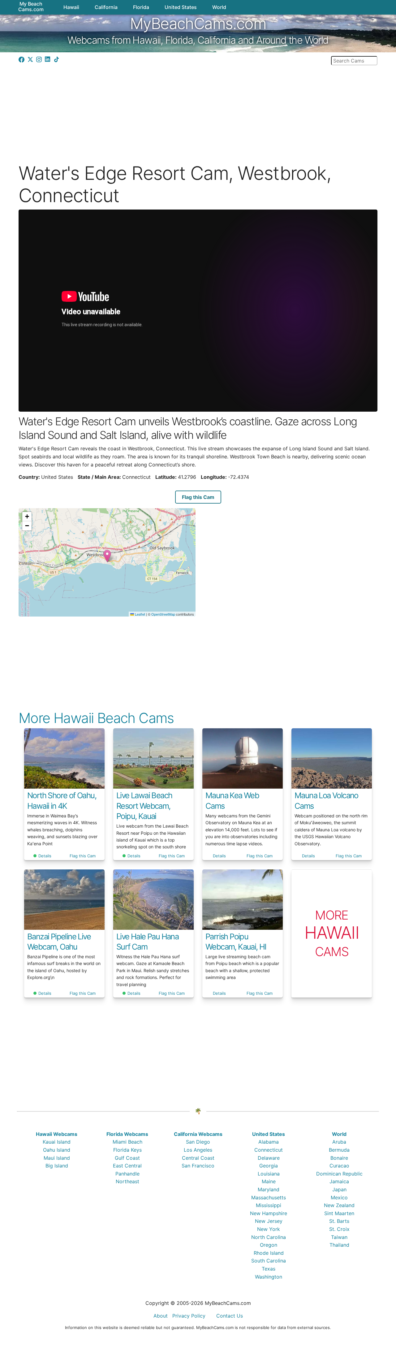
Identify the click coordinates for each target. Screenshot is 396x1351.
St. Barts (339, 1221)
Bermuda (339, 1150)
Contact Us (229, 1316)
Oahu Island (56, 1150)
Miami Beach (127, 1142)
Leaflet (139, 614)
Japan (339, 1189)
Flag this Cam (198, 497)
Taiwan (339, 1237)
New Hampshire (268, 1213)
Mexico (339, 1197)
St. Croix (339, 1229)
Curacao (339, 1166)
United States (268, 1134)
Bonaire (339, 1158)
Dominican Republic (339, 1174)
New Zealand (339, 1205)
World (339, 1134)
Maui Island (57, 1158)
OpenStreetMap (163, 614)
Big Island (56, 1166)
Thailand (339, 1245)
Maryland (268, 1189)
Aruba (339, 1142)
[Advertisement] (198, 108)
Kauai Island (57, 1142)
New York (268, 1229)
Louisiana (269, 1174)
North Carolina (268, 1237)
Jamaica (339, 1181)
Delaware (269, 1158)
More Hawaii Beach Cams (96, 717)
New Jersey (268, 1221)
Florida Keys (127, 1150)
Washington (268, 1277)
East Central (127, 1166)
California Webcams (198, 1134)
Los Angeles (198, 1150)
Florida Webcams (127, 1134)
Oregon (268, 1245)
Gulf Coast (127, 1158)
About (160, 1316)
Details (44, 855)
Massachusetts (268, 1197)
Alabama (268, 1142)
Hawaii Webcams (56, 1134)
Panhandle (127, 1174)
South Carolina (268, 1261)
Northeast (127, 1181)
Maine (269, 1181)
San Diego (198, 1142)
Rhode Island (269, 1253)
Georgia (268, 1166)
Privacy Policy (188, 1316)
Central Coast (198, 1158)
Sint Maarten (339, 1213)
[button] (107, 556)
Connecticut (268, 1150)
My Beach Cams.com (31, 6)
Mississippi (268, 1205)
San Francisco (198, 1166)
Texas (268, 1269)
